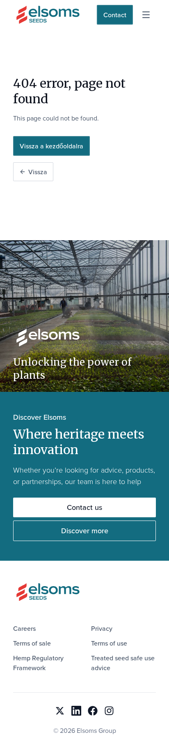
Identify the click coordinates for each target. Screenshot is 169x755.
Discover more (84, 530)
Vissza (37, 171)
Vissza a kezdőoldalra (51, 145)
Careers (24, 628)
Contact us (84, 507)
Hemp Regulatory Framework (38, 662)
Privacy (101, 628)
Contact (114, 14)
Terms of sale (32, 643)
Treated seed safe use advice (123, 662)
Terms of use (109, 643)
